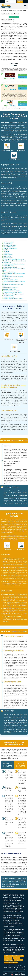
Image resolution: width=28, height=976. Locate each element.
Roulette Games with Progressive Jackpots (13, 294)
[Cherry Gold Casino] (10, 75)
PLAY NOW (22, 75)
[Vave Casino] (10, 86)
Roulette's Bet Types (8, 265)
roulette (16, 884)
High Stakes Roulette (8, 242)
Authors (13, 967)
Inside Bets (5, 250)
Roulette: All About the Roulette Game (11, 10)
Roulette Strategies (8, 254)
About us (18, 966)
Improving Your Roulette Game (10, 287)
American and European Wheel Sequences (13, 259)
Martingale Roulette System (10, 248)
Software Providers (11, 962)
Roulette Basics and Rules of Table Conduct (13, 264)
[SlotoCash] (10, 102)
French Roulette (7, 256)
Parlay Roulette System (9, 246)
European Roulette (7, 257)
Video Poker (8, 960)
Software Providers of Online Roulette (12, 292)
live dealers (11, 886)
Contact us (18, 967)
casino (20, 880)
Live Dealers (18, 960)
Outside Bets (6, 251)
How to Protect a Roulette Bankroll (11, 290)
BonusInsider (5, 878)
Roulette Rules (6, 253)
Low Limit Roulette (7, 243)
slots (19, 884)
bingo (10, 881)
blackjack (23, 884)
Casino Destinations (10, 966)
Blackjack (8, 958)
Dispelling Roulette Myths (9, 289)
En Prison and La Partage (9, 272)
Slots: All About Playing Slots (14, 955)
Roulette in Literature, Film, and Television (13, 298)
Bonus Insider (15, 973)
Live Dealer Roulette (8, 295)
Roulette (16, 958)
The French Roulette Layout (10, 267)
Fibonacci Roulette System (9, 245)
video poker (5, 886)
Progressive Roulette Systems (10, 279)
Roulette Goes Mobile (8, 297)
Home (2, 10)
